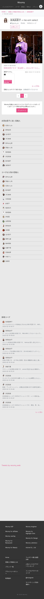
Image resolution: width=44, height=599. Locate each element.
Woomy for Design (32, 538)
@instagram (29, 577)
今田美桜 (8, 199)
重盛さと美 (8, 147)
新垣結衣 (8, 130)
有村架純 (8, 152)
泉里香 (7, 261)
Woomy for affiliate (11, 531)
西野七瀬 (8, 239)
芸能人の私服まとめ (11, 562)
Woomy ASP (9, 526)
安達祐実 (8, 252)
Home (7, 557)
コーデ (17, 7)
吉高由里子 (30, 12)
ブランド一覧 (9, 567)
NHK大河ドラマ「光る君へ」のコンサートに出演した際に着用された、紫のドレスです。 (22, 68)
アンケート (22, 110)
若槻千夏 (8, 366)
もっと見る (35, 86)
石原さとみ (8, 125)
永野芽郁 (8, 221)
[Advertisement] (22, 289)
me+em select (31, 20)
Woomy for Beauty (11, 547)
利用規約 (8, 578)
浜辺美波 (8, 156)
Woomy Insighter (31, 526)
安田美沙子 (8, 331)
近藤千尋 (8, 248)
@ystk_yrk (15, 23)
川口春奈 (8, 139)
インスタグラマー (8, 7)
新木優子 (8, 161)
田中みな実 (8, 143)
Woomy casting (10, 536)
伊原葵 (7, 217)
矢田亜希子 (8, 322)
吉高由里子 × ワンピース (30, 89)
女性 (23, 23)
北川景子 (8, 134)
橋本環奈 (8, 243)
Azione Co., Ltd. (31, 547)
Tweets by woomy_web (11, 465)
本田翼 (7, 230)
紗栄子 (7, 203)
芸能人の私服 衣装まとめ (16, 12)
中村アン (8, 257)
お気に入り (15, 27)
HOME (4, 12)
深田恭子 (8, 165)
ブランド (35, 7)
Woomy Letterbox (31, 543)
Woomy (21, 2)
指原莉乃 (8, 208)
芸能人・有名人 (26, 7)
